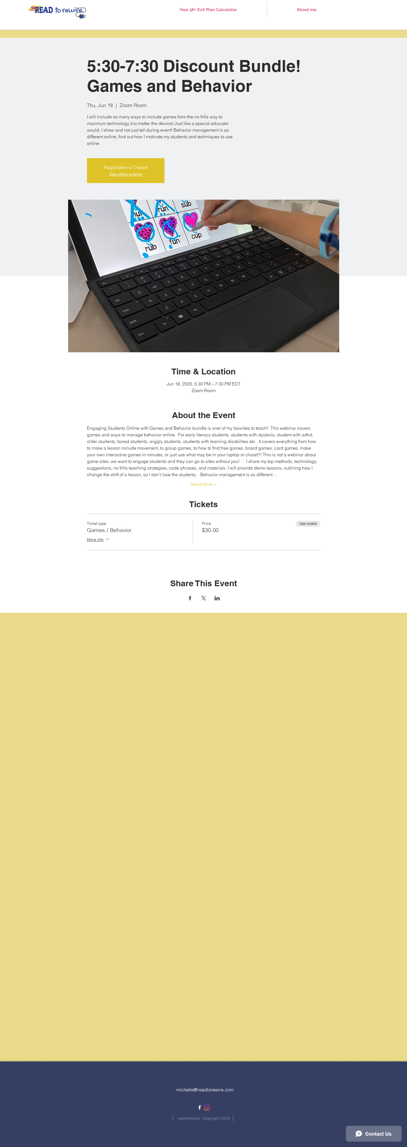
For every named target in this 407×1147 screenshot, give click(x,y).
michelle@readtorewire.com (205, 1090)
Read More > (203, 484)
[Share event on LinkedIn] (217, 598)
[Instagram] (207, 1107)
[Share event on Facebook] (190, 598)
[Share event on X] (203, 598)
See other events (125, 174)
